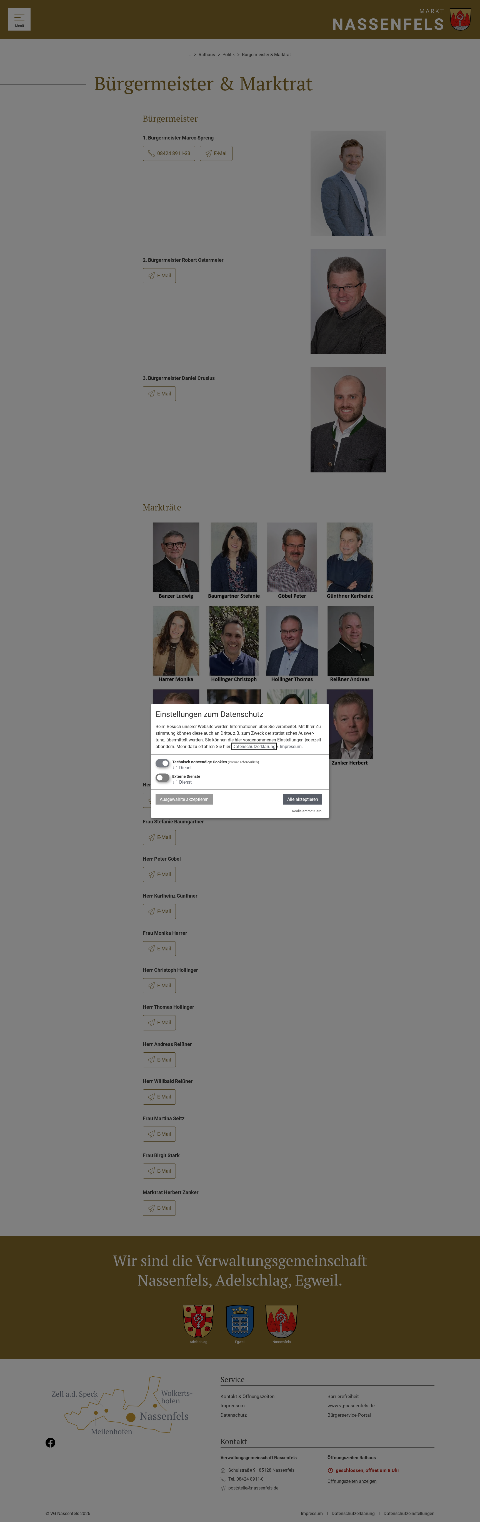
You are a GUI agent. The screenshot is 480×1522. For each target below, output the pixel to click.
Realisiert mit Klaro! (307, 811)
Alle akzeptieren (302, 799)
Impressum (291, 746)
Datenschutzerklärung (254, 746)
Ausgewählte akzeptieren (184, 799)
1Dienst (182, 767)
